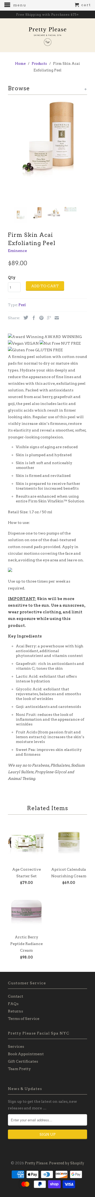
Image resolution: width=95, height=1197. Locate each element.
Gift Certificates (23, 1061)
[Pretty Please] (47, 35)
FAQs (13, 1004)
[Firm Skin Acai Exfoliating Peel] (47, 140)
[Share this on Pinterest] (40, 318)
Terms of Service (23, 1018)
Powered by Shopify (66, 1163)
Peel (22, 305)
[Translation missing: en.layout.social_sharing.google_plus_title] (47, 318)
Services (16, 1046)
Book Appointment (26, 1054)
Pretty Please (36, 1163)
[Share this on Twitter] (24, 317)
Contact (15, 996)
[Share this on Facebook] (32, 318)
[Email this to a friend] (55, 318)
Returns (15, 1011)
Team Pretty (19, 1069)
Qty (12, 277)
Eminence (17, 251)
